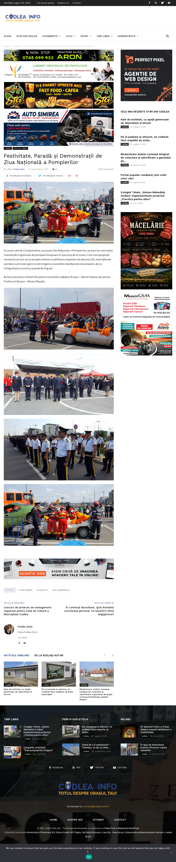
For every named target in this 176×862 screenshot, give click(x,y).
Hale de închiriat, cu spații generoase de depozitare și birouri (18, 692)
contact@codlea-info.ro (96, 806)
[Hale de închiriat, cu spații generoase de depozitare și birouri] (21, 674)
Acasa (7, 36)
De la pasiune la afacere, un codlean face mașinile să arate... (97, 729)
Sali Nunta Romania (91, 832)
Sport (84, 36)
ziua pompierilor (60, 590)
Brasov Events (62, 832)
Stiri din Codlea (26, 36)
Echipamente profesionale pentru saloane (144, 832)
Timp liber (102, 36)
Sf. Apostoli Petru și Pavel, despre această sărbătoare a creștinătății (155, 729)
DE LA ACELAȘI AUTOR (48, 655)
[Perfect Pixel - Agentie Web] (146, 100)
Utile (69, 36)
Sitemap (98, 819)
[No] (171, 853)
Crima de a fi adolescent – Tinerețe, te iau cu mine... (96, 746)
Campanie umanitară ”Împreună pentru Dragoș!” (38, 749)
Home (53, 819)
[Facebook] (149, 3)
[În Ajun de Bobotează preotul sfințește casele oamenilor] (129, 749)
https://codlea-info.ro (27, 632)
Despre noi (63, 3)
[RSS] (156, 3)
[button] (167, 36)
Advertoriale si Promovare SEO (41, 832)
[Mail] (24, 643)
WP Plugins (75, 832)
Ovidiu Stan (19, 169)
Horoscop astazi (45, 3)
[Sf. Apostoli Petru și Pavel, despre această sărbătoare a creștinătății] (129, 731)
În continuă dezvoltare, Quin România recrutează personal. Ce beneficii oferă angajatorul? (89, 611)
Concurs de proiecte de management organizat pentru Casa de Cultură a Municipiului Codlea (28, 611)
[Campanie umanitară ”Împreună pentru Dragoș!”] (12, 752)
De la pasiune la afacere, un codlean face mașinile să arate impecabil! (57, 692)
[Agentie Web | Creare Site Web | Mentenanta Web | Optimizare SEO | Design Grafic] (59, 581)
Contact (77, 3)
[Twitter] (162, 3)
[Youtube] (169, 3)
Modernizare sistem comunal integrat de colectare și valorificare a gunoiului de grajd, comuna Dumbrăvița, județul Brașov (96, 694)
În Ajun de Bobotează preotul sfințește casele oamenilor (153, 747)
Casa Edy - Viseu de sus (112, 832)
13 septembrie (25, 590)
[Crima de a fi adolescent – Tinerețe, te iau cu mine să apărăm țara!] (70, 749)
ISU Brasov (42, 590)
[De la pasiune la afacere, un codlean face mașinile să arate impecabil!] (59, 674)
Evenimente (50, 36)
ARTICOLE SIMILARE (16, 655)
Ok (88, 856)
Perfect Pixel (109, 828)
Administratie (126, 36)
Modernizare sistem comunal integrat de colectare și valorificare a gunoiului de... (146, 158)
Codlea (7, 148)
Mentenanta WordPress (128, 828)
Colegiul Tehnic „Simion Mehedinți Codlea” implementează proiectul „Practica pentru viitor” (143, 196)
